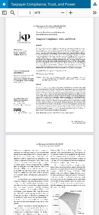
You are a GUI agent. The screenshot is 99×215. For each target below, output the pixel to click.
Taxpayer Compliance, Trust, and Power (43, 4)
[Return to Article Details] (4, 4)
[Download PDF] (95, 4)
